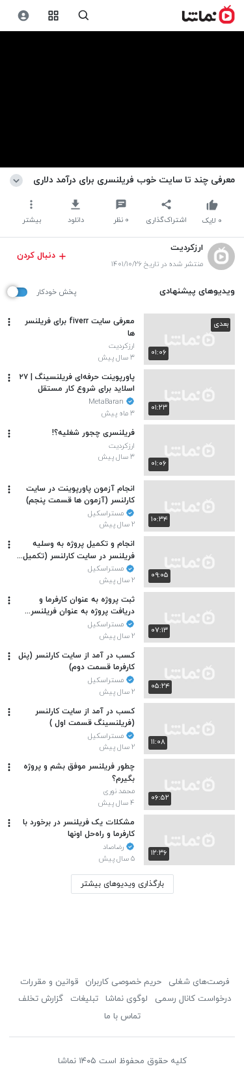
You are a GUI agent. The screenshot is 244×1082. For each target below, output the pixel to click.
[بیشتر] (9, 321)
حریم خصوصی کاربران (123, 982)
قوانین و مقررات (49, 982)
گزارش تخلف (40, 999)
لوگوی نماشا (126, 999)
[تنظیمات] (23, 16)
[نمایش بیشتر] (18, 179)
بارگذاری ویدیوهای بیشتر (122, 884)
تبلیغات (84, 999)
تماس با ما (122, 1016)
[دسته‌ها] (54, 16)
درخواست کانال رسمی (193, 999)
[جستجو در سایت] (84, 16)
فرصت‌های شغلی (199, 982)
